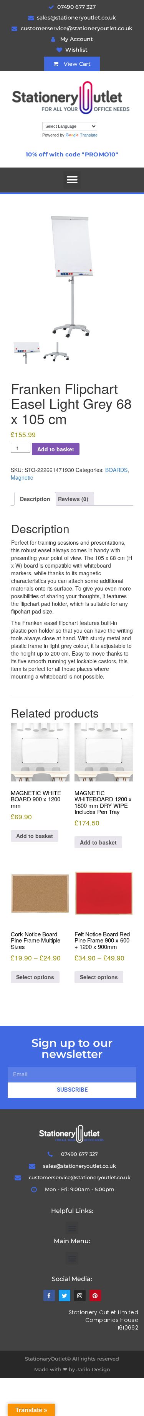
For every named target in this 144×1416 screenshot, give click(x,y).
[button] (72, 180)
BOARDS (116, 470)
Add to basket (55, 449)
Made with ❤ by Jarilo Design (72, 1369)
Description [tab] (35, 499)
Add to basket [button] (34, 836)
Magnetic (22, 477)
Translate (89, 135)
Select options (35, 977)
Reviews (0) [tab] (73, 499)
